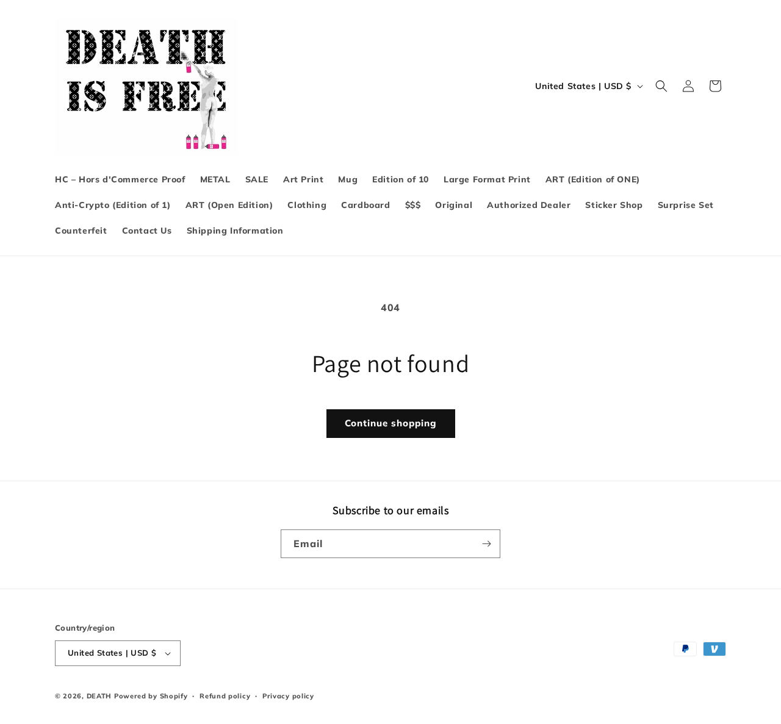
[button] (661, 86)
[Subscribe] (486, 543)
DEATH (100, 696)
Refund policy (225, 696)
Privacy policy (288, 696)
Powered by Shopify (151, 696)
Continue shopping (391, 423)
